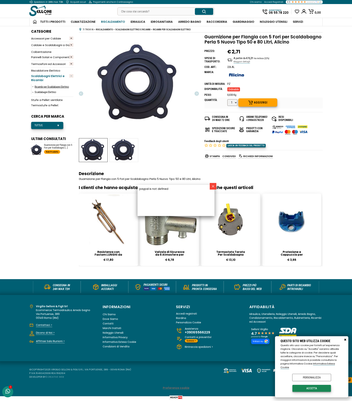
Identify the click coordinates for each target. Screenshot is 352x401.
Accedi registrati (186, 313)
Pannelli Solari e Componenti (50, 57)
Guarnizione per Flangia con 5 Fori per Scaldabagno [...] (58, 146)
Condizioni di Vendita (116, 346)
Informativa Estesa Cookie (119, 342)
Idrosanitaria (162, 22)
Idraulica (138, 22)
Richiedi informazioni (258, 156)
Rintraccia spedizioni (199, 347)
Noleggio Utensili (273, 22)
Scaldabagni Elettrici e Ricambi (48, 78)
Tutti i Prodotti (52, 22)
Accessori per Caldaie (46, 38)
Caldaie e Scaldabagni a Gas (51, 45)
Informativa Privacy (115, 337)
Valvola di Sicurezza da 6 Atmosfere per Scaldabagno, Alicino (169, 253)
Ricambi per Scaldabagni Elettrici (52, 86)
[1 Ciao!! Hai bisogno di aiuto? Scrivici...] (7, 392)
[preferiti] (297, 11)
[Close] (213, 186)
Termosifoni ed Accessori (48, 64)
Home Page (33, 22)
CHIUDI (345, 340)
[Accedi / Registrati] (304, 11)
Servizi (298, 22)
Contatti (108, 323)
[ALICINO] (236, 78)
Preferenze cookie (176, 388)
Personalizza (312, 377)
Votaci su (258, 341)
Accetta (311, 388)
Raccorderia (217, 22)
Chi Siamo (109, 314)
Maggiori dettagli (242, 61)
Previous (81, 93)
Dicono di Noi (45, 333)
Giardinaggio (243, 22)
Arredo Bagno (189, 22)
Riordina (181, 318)
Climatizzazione (83, 22)
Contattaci (44, 325)
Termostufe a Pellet (44, 105)
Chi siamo (256, 1)
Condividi (229, 156)
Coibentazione (41, 52)
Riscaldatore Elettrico (45, 70)
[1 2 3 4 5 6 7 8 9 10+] (232, 103)
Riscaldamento (113, 22)
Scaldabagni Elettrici (45, 92)
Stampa (215, 156)
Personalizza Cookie (188, 322)
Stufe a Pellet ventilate (47, 100)
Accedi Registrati (273, 1)
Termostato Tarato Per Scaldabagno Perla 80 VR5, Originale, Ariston (230, 253)
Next (196, 93)
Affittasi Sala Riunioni (50, 341)
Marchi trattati (112, 328)
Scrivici (191, 340)
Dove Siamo (110, 319)
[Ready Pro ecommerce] (176, 397)
